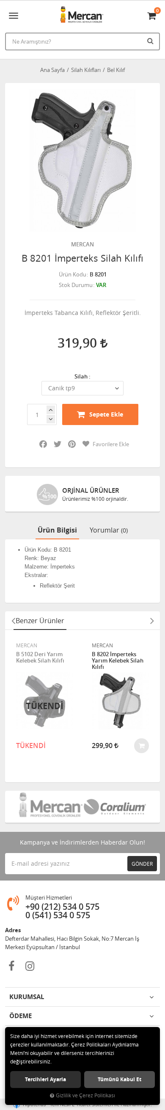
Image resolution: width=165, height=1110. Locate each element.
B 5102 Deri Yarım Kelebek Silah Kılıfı (40, 657)
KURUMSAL (26, 996)
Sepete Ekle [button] (106, 414)
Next (152, 620)
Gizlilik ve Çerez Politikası (85, 1095)
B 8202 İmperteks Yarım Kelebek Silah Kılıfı (117, 660)
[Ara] (151, 41)
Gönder (142, 863)
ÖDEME (20, 1015)
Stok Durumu (76, 285)
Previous (13, 620)
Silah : (82, 376)
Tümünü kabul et (119, 1079)
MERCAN (82, 244)
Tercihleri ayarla (45, 1079)
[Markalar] (50, 806)
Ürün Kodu (72, 274)
